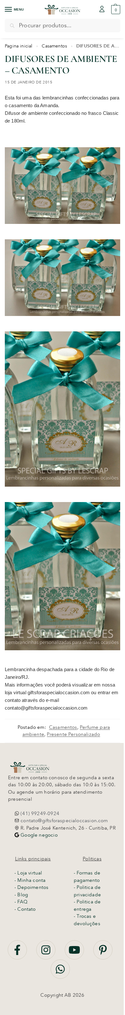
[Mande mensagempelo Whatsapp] (60, 973)
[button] (115, 9)
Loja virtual (29, 873)
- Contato (25, 909)
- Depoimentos (31, 887)
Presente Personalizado (73, 734)
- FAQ (21, 902)
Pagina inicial (19, 45)
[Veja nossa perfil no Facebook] (18, 953)
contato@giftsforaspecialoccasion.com (63, 820)
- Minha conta (30, 880)
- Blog (21, 895)
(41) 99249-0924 (39, 813)
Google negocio (38, 835)
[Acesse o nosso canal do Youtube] (75, 953)
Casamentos (54, 45)
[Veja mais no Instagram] (46, 953)
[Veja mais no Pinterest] (103, 953)
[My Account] (102, 9)
